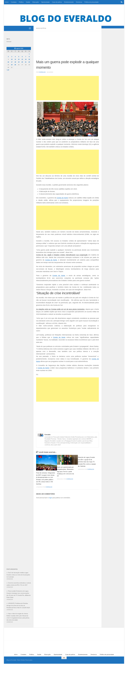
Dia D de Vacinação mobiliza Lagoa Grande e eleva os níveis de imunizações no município (18, 575)
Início (6, 2)
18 (15, 62)
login (50, 497)
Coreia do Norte (62, 198)
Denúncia (79, 2)
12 (18, 59)
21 (25, 62)
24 (11, 64)
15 (29, 59)
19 (18, 62)
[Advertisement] (67, 46)
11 (15, 59)
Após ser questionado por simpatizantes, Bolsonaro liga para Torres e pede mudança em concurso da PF (65, 471)
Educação (35, 2)
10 (11, 59)
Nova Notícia (41, 28)
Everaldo (42, 72)
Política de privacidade (91, 2)
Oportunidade (45, 2)
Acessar (9, 41)
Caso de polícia (57, 2)
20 (22, 62)
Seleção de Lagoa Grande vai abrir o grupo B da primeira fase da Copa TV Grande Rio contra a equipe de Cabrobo (87, 462)
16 (8, 62)
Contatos (13, 2)
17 (11, 62)
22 (29, 62)
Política (21, 2)
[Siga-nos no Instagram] (30, 28)
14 (25, 59)
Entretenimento (69, 2)
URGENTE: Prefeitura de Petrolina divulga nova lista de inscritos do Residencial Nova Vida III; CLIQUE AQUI (18, 605)
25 (15, 64)
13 (22, 59)
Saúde (28, 2)
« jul (8, 70)
